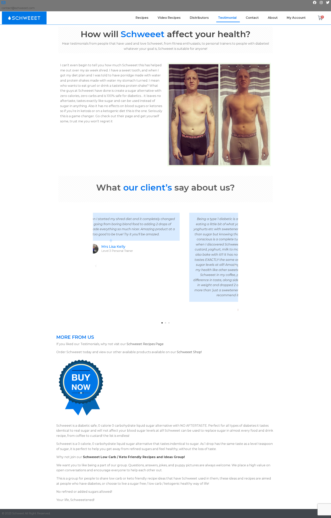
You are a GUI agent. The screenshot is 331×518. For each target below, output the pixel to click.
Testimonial (227, 18)
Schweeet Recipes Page (145, 344)
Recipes (142, 18)
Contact (252, 18)
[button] (162, 322)
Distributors (199, 18)
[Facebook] (314, 2)
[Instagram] (321, 2)
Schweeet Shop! (189, 352)
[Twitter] (327, 2)
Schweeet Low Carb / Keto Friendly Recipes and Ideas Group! (134, 457)
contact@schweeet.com (18, 8)
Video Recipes (169, 18)
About (273, 18)
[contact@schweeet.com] (3, 3)
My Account (296, 18)
